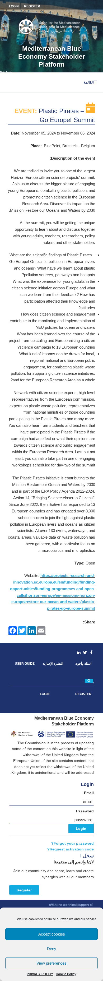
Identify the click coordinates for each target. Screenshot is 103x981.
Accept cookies (51, 934)
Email (89, 793)
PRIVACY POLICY (40, 974)
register (32, 6)
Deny (51, 948)
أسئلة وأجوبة (83, 663)
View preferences (51, 963)
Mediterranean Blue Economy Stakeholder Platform (51, 56)
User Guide (25, 663)
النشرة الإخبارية (53, 663)
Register (24, 890)
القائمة (88, 82)
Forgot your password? (72, 843)
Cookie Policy (66, 974)
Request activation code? (70, 849)
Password (85, 811)
